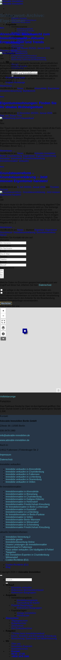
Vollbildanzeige (8, 396)
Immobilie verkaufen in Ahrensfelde (23, 469)
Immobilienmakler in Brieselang (21, 494)
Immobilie (5, 158)
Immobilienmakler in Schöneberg (22, 524)
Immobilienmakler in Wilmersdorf (22, 522)
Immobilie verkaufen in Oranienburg (24, 479)
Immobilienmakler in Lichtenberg (22, 512)
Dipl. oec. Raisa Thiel (11, 115)
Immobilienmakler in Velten (19, 517)
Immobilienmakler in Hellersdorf (22, 502)
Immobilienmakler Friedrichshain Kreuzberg (28, 504)
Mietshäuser (23, 615)
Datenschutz (45, 285)
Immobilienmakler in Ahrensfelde (22, 491)
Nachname (5, 245)
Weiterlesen (7, 86)
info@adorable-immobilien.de (15, 435)
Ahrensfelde (40, 88)
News (2, 28)
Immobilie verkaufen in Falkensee (23, 474)
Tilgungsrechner (17, 45)
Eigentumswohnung (46, 156)
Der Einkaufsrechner (19, 51)
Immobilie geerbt (14, 539)
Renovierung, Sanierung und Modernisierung (28, 60)
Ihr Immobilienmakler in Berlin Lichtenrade (27, 507)
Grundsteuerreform (46, 232)
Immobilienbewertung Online (20, 542)
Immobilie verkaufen (21, 587)
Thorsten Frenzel (8, 50)
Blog (8, 567)
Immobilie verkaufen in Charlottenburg (25, 471)
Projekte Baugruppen (22, 605)
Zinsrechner (12, 618)
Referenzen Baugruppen (23, 592)
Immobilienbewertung (11, 91)
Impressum (5, 454)
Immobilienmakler (9, 161)
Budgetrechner (18, 623)
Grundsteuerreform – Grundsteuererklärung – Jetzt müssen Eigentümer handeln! (24, 177)
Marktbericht (29, 91)
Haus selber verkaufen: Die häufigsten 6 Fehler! (30, 549)
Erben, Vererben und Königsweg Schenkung (28, 58)
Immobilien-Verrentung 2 (18, 537)
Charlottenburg (14, 156)
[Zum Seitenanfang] (1, 575)
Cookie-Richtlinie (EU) (17, 560)
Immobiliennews (19, 649)
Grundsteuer (6, 232)
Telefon (3, 256)
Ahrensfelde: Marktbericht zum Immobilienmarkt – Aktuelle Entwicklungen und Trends (25, 38)
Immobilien (16, 158)
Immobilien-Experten (21, 646)
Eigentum (39, 230)
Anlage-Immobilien (26, 613)
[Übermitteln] (7, 583)
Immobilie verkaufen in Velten (20, 482)
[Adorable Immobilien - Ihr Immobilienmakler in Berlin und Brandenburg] (11, 2)
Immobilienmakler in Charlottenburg (24, 496)
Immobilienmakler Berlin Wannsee (23, 519)
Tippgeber (11, 552)
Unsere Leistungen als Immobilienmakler (26, 544)
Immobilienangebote (25, 29)
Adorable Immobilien (44, 153)
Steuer (3, 235)
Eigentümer (53, 88)
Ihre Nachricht (7, 267)
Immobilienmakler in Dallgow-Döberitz (25, 499)
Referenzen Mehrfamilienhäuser (27, 590)
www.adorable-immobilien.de (14, 440)
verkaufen (24, 161)
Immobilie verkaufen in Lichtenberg (23, 477)
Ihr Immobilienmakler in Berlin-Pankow (25, 514)
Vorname (4, 240)
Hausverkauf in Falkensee (19, 547)
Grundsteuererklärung (24, 232)
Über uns (16, 643)
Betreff (3, 262)
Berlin (3, 156)
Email (3, 251)
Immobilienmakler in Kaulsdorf (21, 509)
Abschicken (6, 303)
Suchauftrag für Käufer (25, 31)
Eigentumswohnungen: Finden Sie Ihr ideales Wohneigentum (28, 105)
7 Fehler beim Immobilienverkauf (24, 56)
